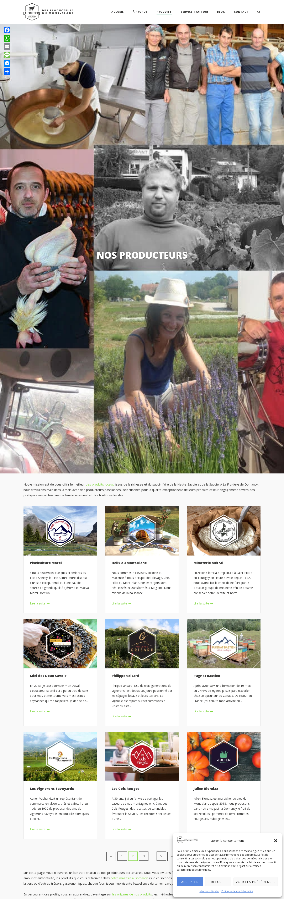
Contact (241, 12)
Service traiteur (194, 12)
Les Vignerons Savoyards (52, 788)
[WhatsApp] (7, 38)
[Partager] (7, 71)
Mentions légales (209, 891)
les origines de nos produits (132, 894)
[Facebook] (7, 30)
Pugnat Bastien (207, 675)
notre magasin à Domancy (129, 878)
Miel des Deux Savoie (48, 675)
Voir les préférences (255, 882)
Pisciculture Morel (46, 563)
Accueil (117, 12)
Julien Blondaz (206, 788)
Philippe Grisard (125, 675)
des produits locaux (100, 484)
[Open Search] (259, 12)
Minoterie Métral (208, 563)
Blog (221, 12)
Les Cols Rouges (126, 788)
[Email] (7, 46)
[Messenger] (7, 63)
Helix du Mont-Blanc (129, 563)
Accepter (190, 882)
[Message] (7, 55)
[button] (276, 841)
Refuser (218, 882)
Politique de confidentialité (237, 891)
